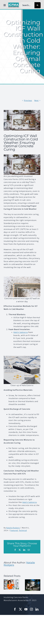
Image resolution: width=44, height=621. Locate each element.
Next (36, 100)
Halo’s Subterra (20, 332)
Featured (14, 530)
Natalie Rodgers (13, 528)
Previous (28, 100)
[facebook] (14, 609)
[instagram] (31, 609)
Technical (23, 530)
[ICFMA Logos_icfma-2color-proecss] (13, 3)
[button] (5, 585)
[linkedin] (36, 609)
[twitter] (20, 609)
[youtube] (26, 609)
